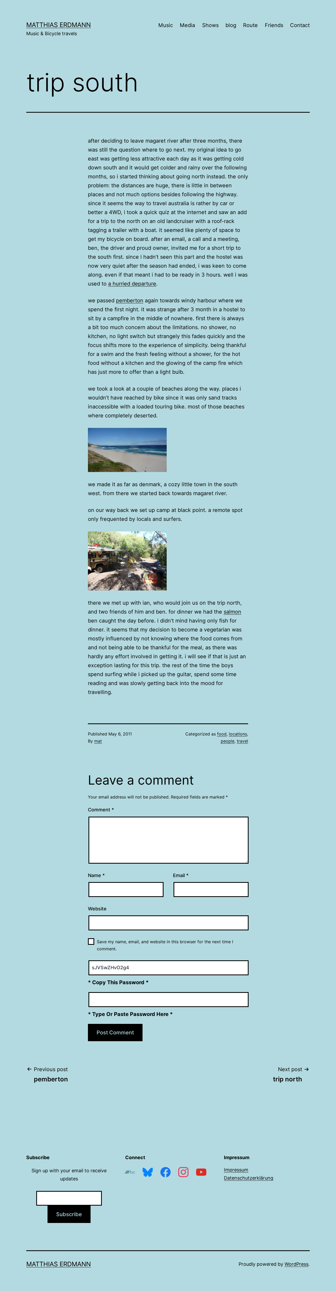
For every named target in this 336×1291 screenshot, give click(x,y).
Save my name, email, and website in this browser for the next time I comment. (165, 945)
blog (230, 25)
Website (97, 908)
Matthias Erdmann (58, 25)
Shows (210, 25)
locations (238, 734)
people (227, 741)
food (222, 734)
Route (250, 25)
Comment (101, 809)
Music (165, 25)
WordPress (296, 1264)
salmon (232, 612)
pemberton (129, 300)
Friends (274, 25)
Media (187, 25)
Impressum (236, 1170)
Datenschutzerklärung (248, 1178)
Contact (300, 25)
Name (96, 875)
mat (98, 741)
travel (242, 741)
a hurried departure (132, 284)
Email (180, 875)
